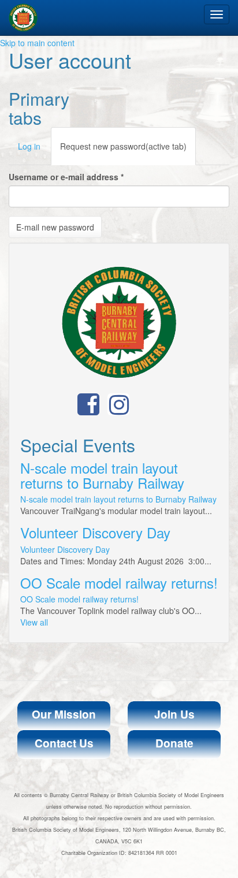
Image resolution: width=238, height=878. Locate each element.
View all (34, 622)
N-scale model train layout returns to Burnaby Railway (102, 475)
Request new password (123, 146)
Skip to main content (37, 43)
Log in (29, 146)
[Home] (23, 17)
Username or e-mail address (66, 177)
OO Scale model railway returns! (119, 582)
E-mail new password (55, 227)
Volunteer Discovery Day (95, 532)
